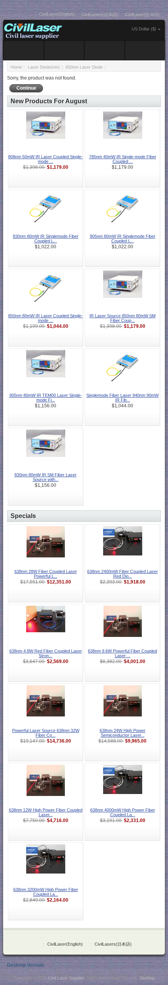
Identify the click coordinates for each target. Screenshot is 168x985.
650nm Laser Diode (84, 67)
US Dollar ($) (144, 29)
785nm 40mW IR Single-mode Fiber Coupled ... (122, 159)
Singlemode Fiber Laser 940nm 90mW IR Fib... (122, 397)
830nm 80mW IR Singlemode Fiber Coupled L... (46, 238)
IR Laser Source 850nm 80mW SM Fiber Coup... (122, 318)
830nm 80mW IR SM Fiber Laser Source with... (45, 477)
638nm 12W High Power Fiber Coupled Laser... (45, 812)
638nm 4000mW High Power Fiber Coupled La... (122, 812)
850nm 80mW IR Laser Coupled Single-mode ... (45, 318)
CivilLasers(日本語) (99, 14)
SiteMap (147, 978)
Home (16, 67)
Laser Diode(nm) (44, 67)
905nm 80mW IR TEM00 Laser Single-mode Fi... (45, 397)
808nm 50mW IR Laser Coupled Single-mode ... (45, 159)
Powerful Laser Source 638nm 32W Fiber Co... (45, 732)
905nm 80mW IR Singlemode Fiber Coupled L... (122, 238)
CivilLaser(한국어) (142, 14)
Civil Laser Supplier (66, 978)
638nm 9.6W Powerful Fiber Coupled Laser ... (122, 653)
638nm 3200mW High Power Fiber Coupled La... (45, 892)
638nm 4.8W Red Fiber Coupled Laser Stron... (45, 653)
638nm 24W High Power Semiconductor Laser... (122, 732)
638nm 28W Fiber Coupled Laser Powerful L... (45, 573)
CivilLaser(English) (57, 14)
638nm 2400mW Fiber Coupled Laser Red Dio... (122, 573)
